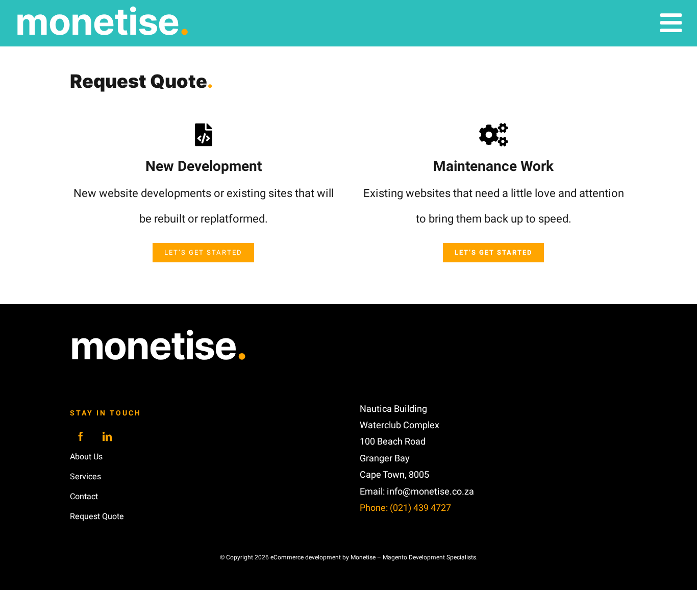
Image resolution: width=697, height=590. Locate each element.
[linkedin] (107, 436)
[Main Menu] (671, 23)
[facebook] (80, 436)
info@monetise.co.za (430, 492)
